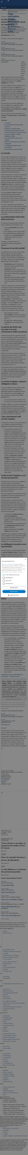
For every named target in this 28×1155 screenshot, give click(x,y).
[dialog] (14, 577)
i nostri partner (9, 564)
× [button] (25, 559)
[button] (14, 595)
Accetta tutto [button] (14, 591)
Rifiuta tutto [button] (14, 587)
